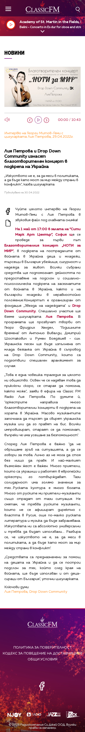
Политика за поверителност (42, 647)
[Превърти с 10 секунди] (29, 120)
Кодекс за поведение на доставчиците (42, 653)
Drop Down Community (48, 592)
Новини (14, 52)
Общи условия (42, 659)
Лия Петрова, (16, 592)
